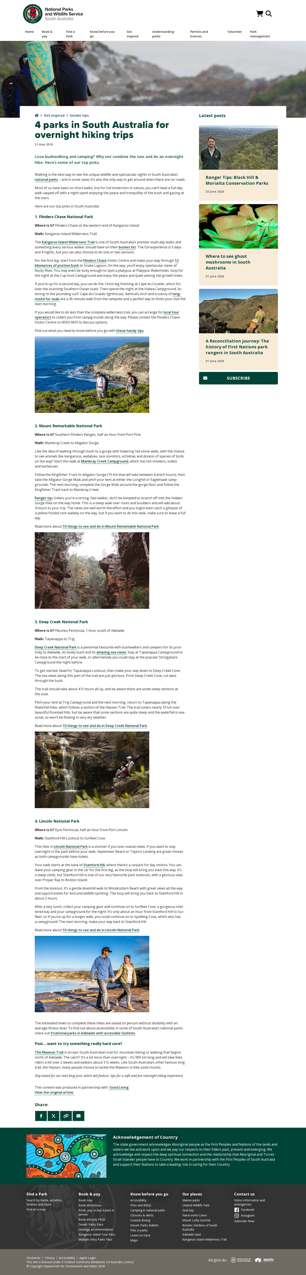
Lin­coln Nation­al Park (71, 846)
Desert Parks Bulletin (144, 1225)
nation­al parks (46, 179)
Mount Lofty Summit (196, 1220)
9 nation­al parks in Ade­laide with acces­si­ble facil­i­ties (93, 1033)
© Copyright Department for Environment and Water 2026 (65, 1266)
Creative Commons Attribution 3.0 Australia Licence (98, 1262)
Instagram (248, 1215)
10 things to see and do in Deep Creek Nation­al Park (105, 725)
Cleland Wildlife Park (195, 1205)
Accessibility (138, 1200)
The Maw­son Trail (49, 1052)
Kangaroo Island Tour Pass (96, 1234)
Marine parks (191, 1200)
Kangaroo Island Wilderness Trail (204, 1239)
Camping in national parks (147, 1210)
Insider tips (79, 115)
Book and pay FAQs (91, 1219)
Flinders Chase (95, 260)
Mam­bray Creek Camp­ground (104, 461)
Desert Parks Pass (90, 1224)
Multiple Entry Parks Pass (95, 1239)
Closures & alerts (141, 1215)
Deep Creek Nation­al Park (55, 647)
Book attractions (89, 1205)
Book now (85, 1200)
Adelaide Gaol (191, 1234)
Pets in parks (139, 1230)
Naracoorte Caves (194, 1215)
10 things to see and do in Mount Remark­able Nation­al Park (111, 526)
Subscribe (238, 378)
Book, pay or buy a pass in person (96, 1212)
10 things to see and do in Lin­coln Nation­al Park (101, 930)
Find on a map (36, 1209)
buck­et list (127, 247)
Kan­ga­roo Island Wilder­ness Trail (68, 242)
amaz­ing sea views (111, 652)
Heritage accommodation (95, 1229)
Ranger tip (43, 498)
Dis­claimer (33, 1257)
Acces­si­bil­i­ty (67, 1257)
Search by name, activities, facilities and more (44, 1202)
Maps (134, 1240)
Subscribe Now (244, 1221)
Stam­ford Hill (94, 865)
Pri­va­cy (50, 1257)
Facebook (247, 1210)
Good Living (119, 1087)
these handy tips (130, 330)
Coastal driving (140, 1220)
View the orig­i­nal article (54, 1092)
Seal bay (188, 1210)
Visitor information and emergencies (249, 1202)
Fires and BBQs (140, 1205)
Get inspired (54, 115)
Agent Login (87, 1257)
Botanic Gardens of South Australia (199, 1227)
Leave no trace (140, 1235)
